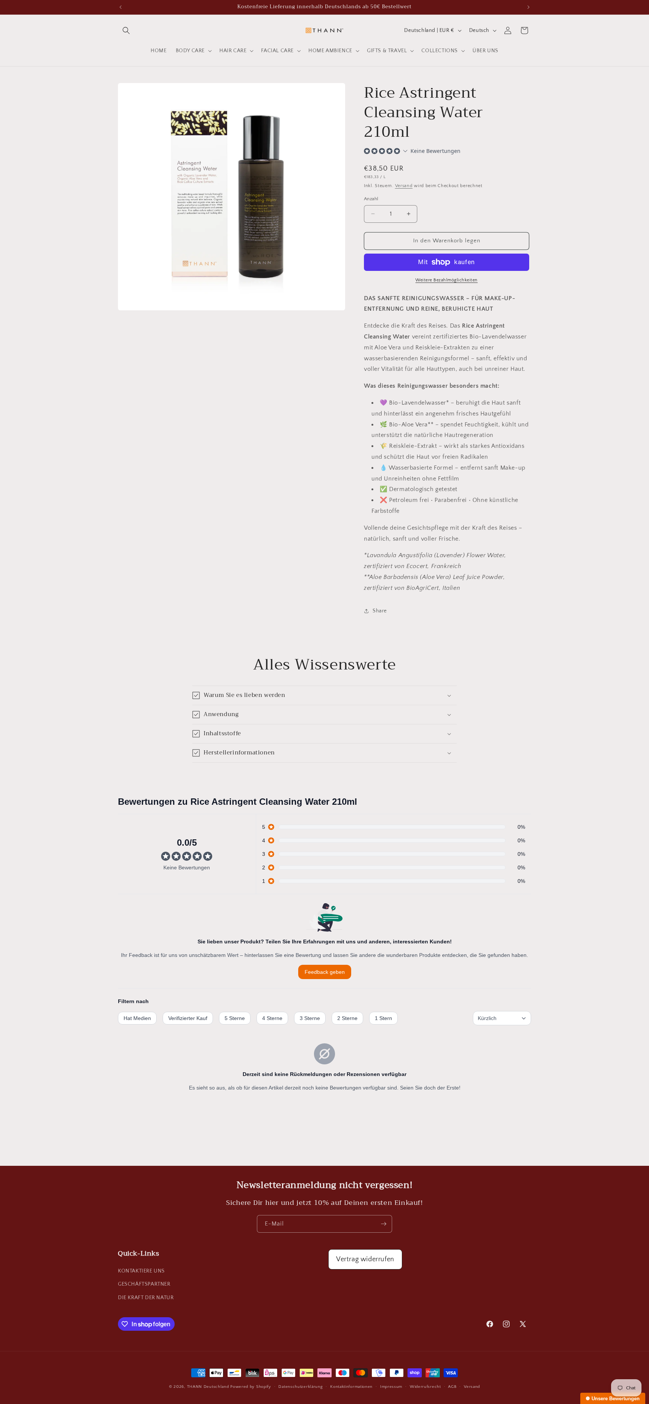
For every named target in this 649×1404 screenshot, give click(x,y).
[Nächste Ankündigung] (528, 7)
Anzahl (371, 198)
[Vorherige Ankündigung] (120, 7)
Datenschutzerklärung (300, 1386)
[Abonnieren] (383, 1224)
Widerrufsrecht (425, 1386)
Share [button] (380, 611)
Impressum (391, 1386)
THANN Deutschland (208, 1386)
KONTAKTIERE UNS (141, 1271)
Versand (404, 185)
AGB (452, 1386)
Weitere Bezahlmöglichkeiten (446, 280)
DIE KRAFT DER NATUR (146, 1298)
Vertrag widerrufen (365, 1259)
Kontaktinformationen (351, 1386)
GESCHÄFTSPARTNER (144, 1284)
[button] (126, 30)
